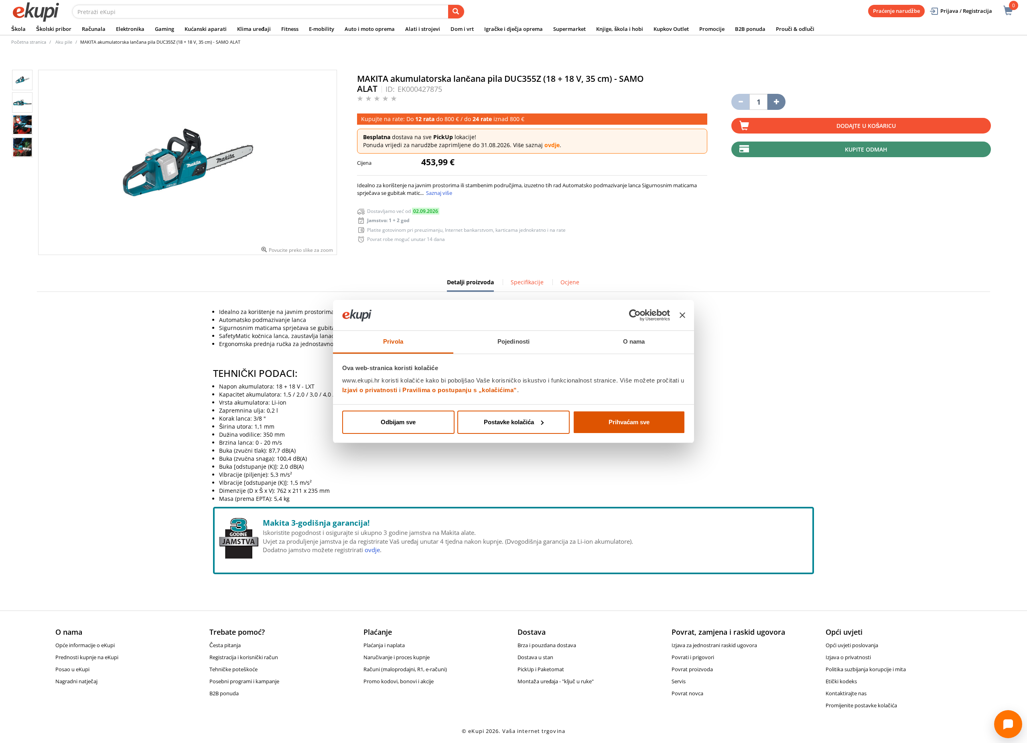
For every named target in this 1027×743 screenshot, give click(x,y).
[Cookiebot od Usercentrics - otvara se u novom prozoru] (635, 315)
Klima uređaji (254, 28)
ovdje (552, 145)
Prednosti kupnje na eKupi (86, 657)
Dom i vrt (462, 28)
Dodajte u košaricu (866, 126)
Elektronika (130, 28)
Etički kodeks (841, 681)
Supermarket (569, 28)
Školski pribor (53, 28)
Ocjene (569, 282)
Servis (679, 681)
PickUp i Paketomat (541, 669)
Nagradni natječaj (76, 681)
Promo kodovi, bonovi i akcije (398, 681)
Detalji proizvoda (470, 285)
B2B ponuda (750, 28)
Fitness (289, 28)
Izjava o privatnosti (848, 657)
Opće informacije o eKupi (85, 645)
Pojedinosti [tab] (513, 341)
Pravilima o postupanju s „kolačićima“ (459, 390)
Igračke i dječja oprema (513, 28)
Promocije (712, 28)
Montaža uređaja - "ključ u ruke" (556, 681)
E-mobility (321, 28)
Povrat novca (687, 693)
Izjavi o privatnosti (370, 390)
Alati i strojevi (422, 28)
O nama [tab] (634, 341)
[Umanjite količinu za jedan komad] (740, 102)
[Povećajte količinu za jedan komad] (776, 102)
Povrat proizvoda (692, 669)
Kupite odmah (866, 149)
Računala (94, 28)
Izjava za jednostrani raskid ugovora (714, 645)
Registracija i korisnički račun (243, 657)
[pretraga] (456, 11)
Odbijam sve (398, 422)
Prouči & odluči (795, 28)
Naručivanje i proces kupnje (396, 657)
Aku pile (63, 42)
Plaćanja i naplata (384, 645)
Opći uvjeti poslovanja (852, 645)
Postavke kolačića (509, 422)
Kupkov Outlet (671, 28)
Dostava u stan (535, 657)
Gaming (164, 28)
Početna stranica (28, 42)
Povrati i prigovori (693, 657)
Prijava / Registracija (966, 10)
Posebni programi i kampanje (244, 681)
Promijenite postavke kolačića (861, 705)
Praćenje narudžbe (896, 10)
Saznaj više (439, 192)
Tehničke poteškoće (233, 669)
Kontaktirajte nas (846, 693)
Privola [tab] (393, 341)
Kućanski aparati (206, 28)
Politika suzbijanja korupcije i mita (866, 669)
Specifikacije (527, 282)
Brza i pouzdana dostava (547, 645)
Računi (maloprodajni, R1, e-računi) (405, 669)
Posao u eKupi (72, 669)
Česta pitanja (225, 645)
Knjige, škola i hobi (619, 28)
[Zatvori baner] (682, 315)
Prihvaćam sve (629, 422)
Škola (18, 28)
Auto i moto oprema (370, 28)
